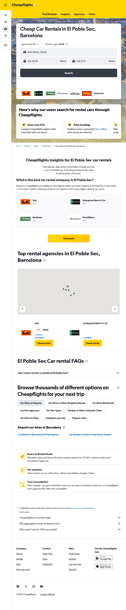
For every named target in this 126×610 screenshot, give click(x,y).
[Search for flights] (5, 15)
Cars (18, 146)
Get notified (101, 129)
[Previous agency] (22, 309)
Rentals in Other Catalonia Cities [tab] (85, 410)
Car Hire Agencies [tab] (29, 410)
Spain (36, 146)
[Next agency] (115, 309)
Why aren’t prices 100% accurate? (38, 529)
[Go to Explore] (5, 35)
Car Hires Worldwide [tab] (103, 403)
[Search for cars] (5, 29)
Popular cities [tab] (79, 418)
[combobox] (30, 44)
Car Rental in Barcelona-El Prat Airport (38, 434)
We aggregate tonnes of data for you (40, 523)
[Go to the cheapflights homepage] (24, 5)
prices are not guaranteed (83, 508)
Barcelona (46, 146)
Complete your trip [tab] (55, 418)
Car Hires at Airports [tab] (31, 403)
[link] (69, 238)
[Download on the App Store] (104, 566)
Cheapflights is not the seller (35, 517)
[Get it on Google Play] (104, 558)
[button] (5, 5)
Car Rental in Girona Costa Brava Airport (90, 434)
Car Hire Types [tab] (53, 410)
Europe (27, 146)
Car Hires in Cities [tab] (29, 418)
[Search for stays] (5, 22)
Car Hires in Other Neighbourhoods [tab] (66, 403)
